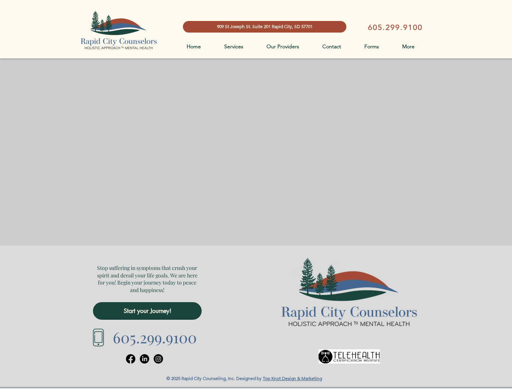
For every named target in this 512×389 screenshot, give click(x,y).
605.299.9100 (395, 27)
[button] (416, 46)
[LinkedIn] (144, 359)
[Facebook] (130, 359)
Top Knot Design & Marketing (292, 378)
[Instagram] (158, 359)
